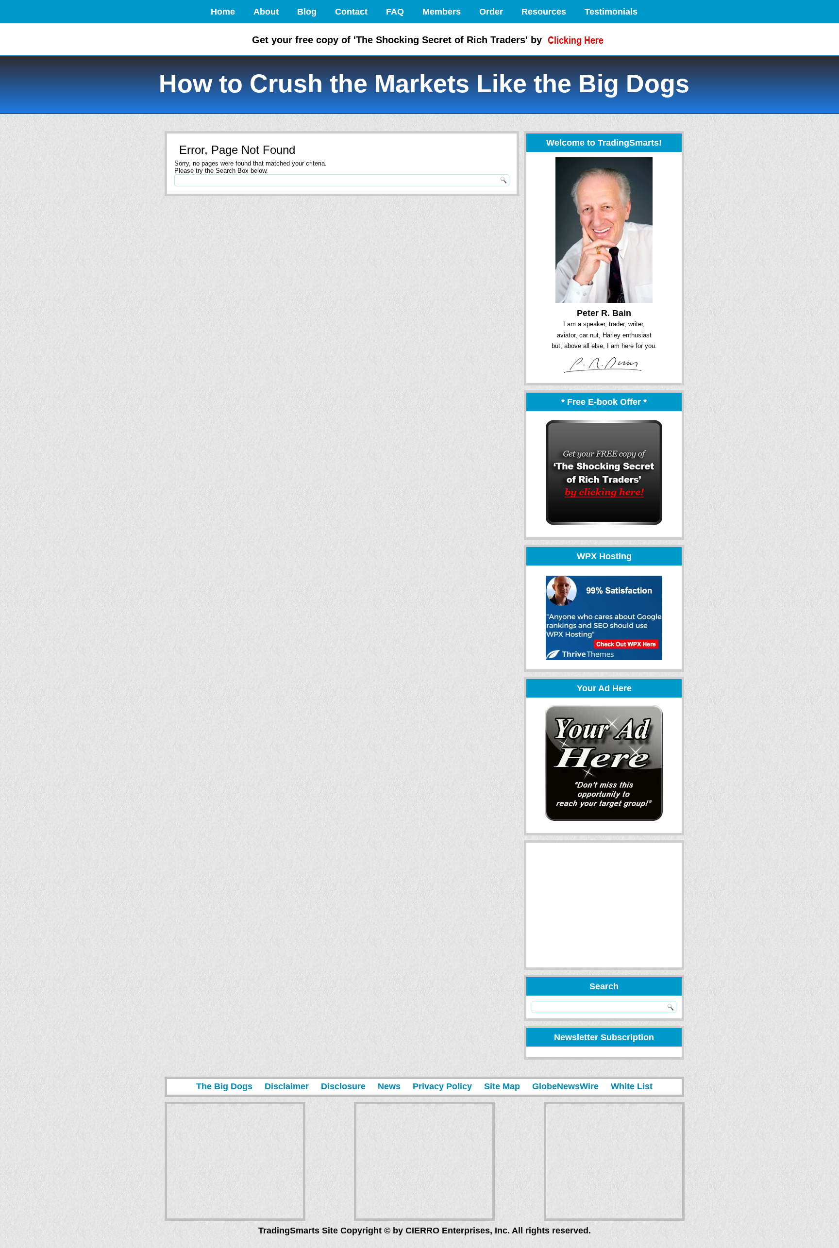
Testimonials (611, 12)
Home (223, 12)
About (266, 12)
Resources (543, 12)
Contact (351, 12)
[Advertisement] (600, 905)
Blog (307, 12)
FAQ (395, 12)
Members (441, 12)
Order (491, 12)
